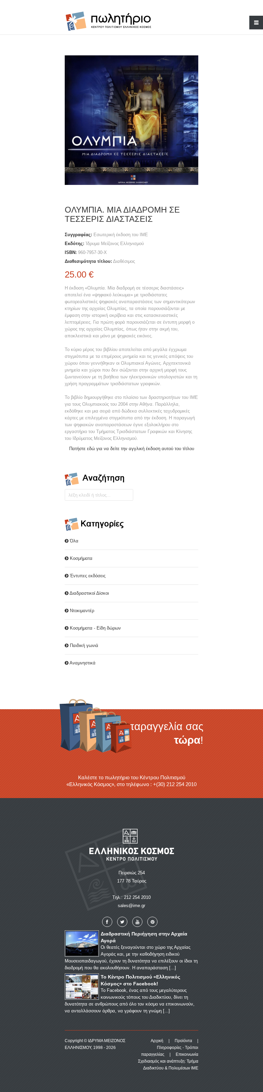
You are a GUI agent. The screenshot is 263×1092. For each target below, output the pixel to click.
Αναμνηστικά (82, 662)
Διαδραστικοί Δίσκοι (88, 593)
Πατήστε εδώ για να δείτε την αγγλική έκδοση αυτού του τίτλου (131, 448)
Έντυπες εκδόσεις (86, 575)
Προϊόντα (183, 1040)
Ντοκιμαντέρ (81, 610)
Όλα (73, 540)
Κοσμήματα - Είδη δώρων (94, 628)
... (173, 967)
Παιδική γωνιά (83, 645)
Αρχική (157, 1040)
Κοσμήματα (80, 558)
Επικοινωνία (187, 1054)
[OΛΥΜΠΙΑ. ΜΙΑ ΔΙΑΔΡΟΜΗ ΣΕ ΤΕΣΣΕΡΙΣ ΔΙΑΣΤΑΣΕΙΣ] (131, 119)
